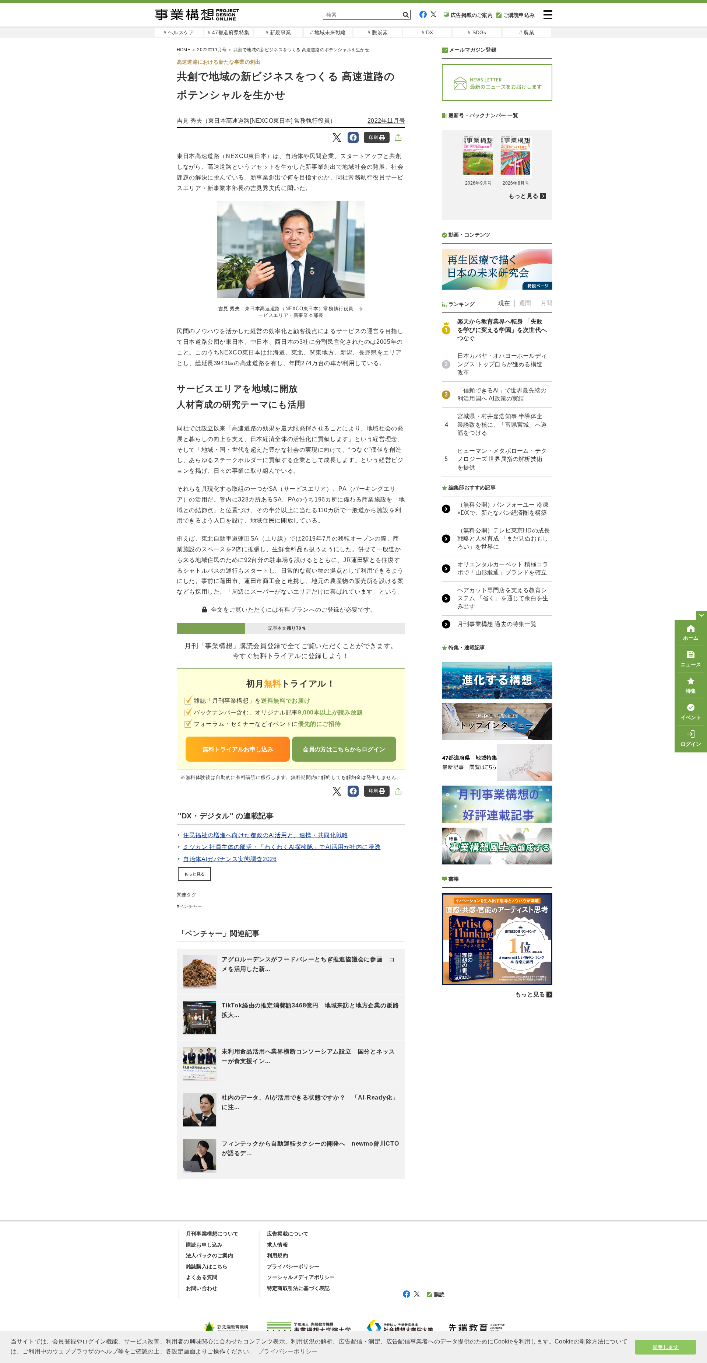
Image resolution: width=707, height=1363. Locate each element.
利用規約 (277, 1255)
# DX (427, 32)
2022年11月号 (211, 49)
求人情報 (277, 1244)
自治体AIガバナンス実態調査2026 (230, 859)
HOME (183, 49)
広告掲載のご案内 (472, 15)
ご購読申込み (519, 15)
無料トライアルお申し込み (238, 749)
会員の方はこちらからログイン (344, 749)
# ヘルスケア (178, 32)
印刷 (373, 137)
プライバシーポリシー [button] (287, 1351)
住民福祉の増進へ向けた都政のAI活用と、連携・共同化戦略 (265, 835)
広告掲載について (288, 1233)
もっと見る (194, 874)
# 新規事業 (278, 32)
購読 (439, 1294)
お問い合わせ (201, 1288)
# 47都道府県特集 (229, 32)
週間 (525, 303)
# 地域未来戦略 (328, 32)
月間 (546, 303)
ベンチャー (190, 906)
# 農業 (526, 32)
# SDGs (477, 32)
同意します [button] (666, 1347)
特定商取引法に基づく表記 (298, 1288)
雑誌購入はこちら (207, 1266)
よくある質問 (201, 1277)
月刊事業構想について (212, 1233)
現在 (504, 303)
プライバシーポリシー (293, 1266)
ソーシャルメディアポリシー (301, 1277)
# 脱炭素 (377, 32)
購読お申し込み (204, 1244)
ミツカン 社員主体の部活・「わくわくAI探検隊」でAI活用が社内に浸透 (281, 847)
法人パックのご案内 (209, 1255)
